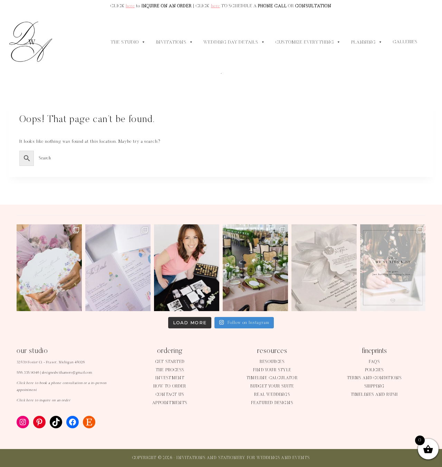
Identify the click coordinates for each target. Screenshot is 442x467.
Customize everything (305, 42)
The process (170, 370)
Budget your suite (272, 386)
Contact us (170, 395)
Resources (272, 362)
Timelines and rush (374, 395)
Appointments (169, 403)
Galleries (405, 42)
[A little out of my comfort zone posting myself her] (186, 267)
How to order (169, 386)
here (130, 6)
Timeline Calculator (272, 378)
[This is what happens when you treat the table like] (255, 267)
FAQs (374, 362)
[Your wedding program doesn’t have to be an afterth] (49, 267)
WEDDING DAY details (230, 42)
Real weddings (272, 395)
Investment (170, 378)
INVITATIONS (171, 42)
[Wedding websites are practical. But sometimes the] (118, 267)
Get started (169, 362)
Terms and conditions (374, 378)
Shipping (374, 386)
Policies (374, 370)
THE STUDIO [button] (124, 42)
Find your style (272, 370)
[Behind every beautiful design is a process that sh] (392, 267)
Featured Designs (272, 403)
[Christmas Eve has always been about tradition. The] (324, 267)
